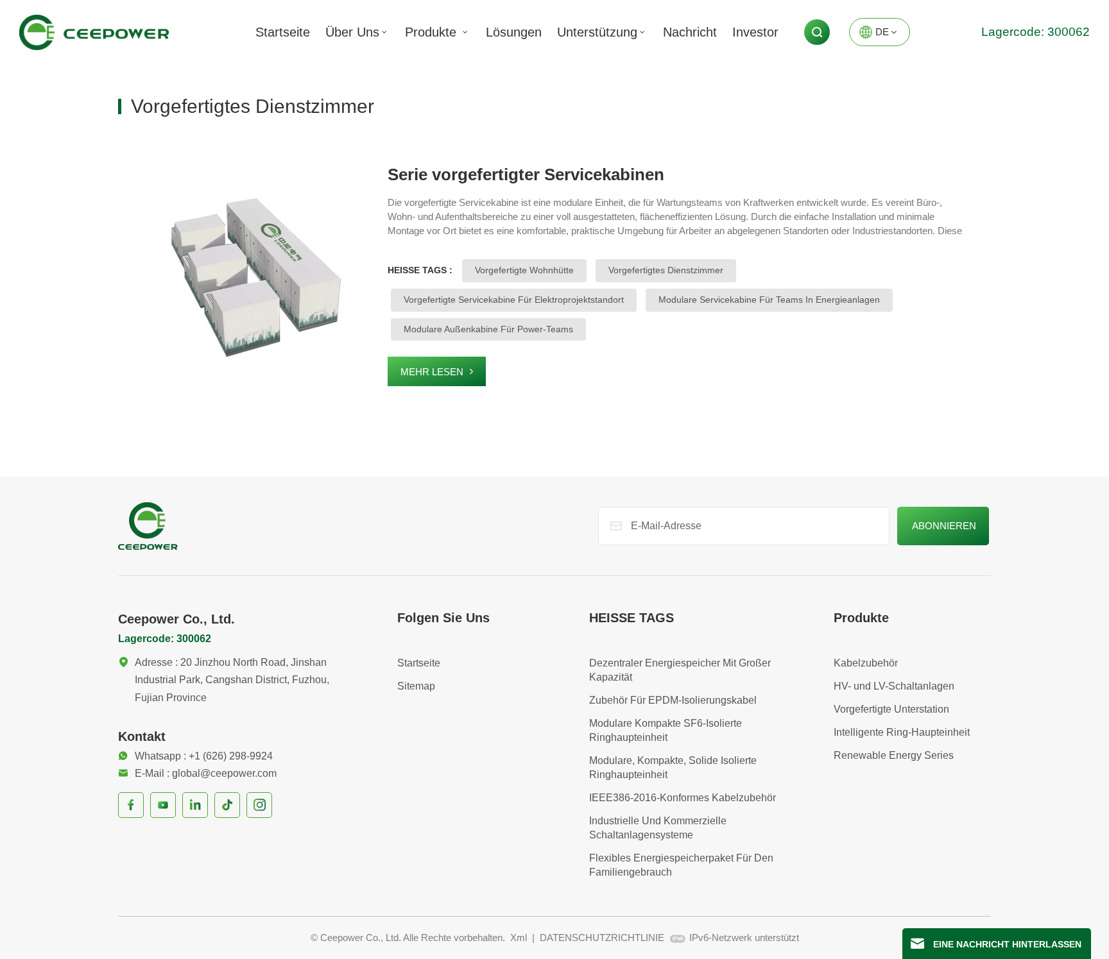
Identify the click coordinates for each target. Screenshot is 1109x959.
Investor (755, 32)
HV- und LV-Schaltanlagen (894, 686)
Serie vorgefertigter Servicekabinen (526, 174)
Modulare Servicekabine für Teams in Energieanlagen (769, 299)
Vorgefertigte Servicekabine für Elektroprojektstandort (514, 299)
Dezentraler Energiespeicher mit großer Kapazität (680, 670)
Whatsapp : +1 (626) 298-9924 (204, 756)
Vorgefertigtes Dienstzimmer (665, 270)
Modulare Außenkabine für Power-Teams (488, 329)
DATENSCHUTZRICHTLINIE (602, 937)
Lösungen (514, 32)
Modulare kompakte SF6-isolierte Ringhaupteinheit (665, 730)
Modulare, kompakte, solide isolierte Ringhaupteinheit (673, 767)
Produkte (432, 32)
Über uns (352, 32)
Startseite (282, 32)
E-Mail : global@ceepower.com (206, 773)
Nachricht (690, 32)
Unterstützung (597, 32)
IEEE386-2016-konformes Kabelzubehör (682, 797)
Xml (518, 937)
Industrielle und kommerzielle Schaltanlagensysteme (657, 827)
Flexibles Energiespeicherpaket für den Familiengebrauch (681, 865)
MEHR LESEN (431, 371)
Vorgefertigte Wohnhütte (524, 270)
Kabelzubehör (866, 663)
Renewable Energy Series (894, 755)
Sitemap (416, 686)
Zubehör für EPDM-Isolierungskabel (673, 700)
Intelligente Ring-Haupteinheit (902, 732)
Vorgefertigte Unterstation (891, 709)
